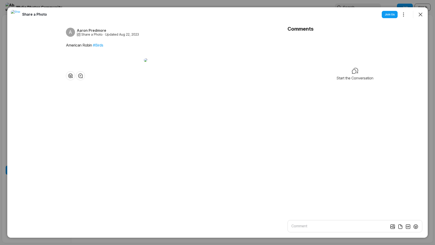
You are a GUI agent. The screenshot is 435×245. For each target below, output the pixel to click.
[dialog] (217, 122)
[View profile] (15, 14)
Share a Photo (92, 34)
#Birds (98, 45)
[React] (70, 75)
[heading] (34, 14)
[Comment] (80, 75)
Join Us (390, 14)
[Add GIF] (408, 226)
